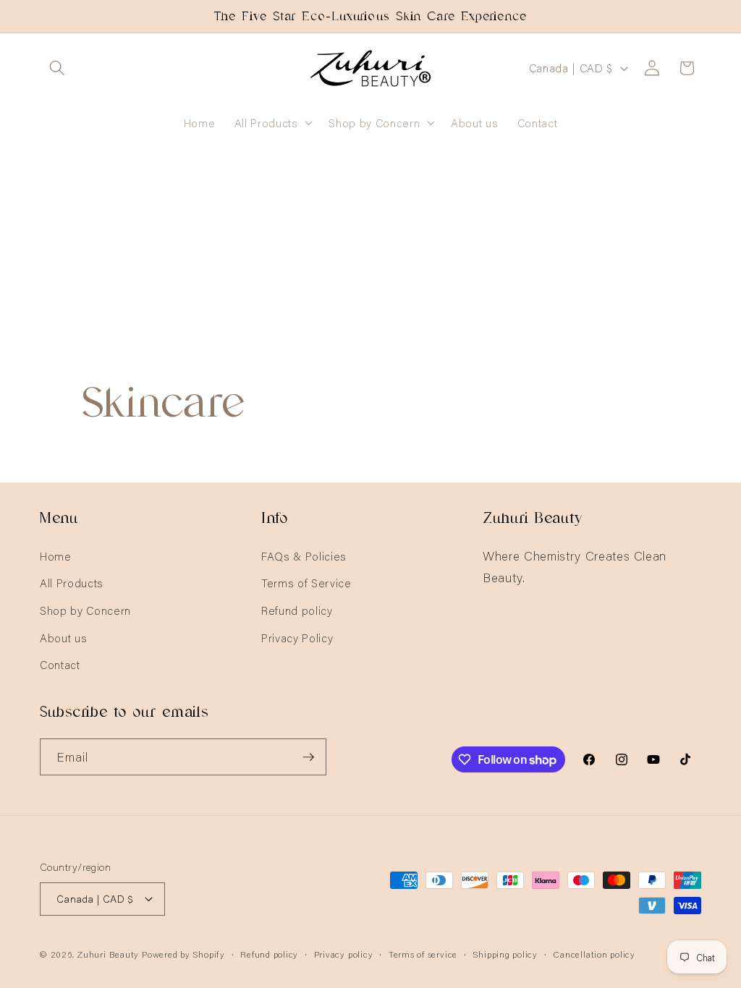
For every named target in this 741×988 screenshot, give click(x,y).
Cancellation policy (594, 953)
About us (63, 637)
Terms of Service (306, 582)
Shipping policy (505, 953)
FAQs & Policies (304, 555)
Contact (60, 664)
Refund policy (297, 610)
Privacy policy (343, 953)
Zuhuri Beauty (108, 953)
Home (56, 555)
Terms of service (423, 953)
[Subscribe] (308, 757)
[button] (57, 68)
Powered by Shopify (183, 953)
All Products (71, 582)
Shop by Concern (85, 610)
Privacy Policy (297, 637)
